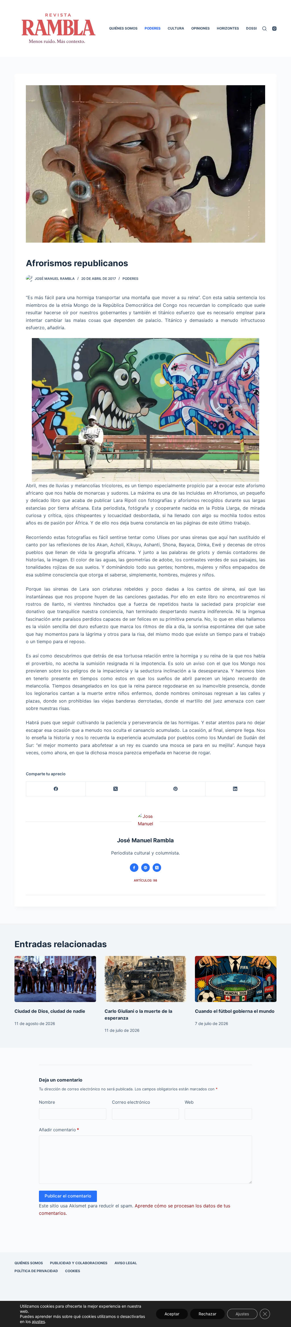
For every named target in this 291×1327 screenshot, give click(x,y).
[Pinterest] (175, 789)
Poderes (153, 28)
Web (189, 1102)
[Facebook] (56, 789)
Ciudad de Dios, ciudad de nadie (49, 1011)
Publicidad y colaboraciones (78, 1263)
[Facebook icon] (134, 867)
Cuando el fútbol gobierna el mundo (235, 1011)
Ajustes (242, 1313)
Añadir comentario (59, 1129)
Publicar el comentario (68, 1196)
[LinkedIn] (235, 789)
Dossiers (254, 28)
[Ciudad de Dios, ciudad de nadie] (55, 979)
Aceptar (172, 1313)
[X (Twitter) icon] (157, 867)
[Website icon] (145, 867)
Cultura (176, 28)
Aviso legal (126, 1263)
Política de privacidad (36, 1271)
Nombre (47, 1102)
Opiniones (200, 28)
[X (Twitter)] (116, 789)
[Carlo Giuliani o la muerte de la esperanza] (145, 979)
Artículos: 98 (145, 880)
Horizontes (228, 28)
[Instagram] (274, 28)
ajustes (38, 1321)
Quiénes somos (123, 28)
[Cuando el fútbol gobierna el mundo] (236, 979)
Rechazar (207, 1313)
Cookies (72, 1271)
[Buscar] (264, 28)
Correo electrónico (131, 1102)
